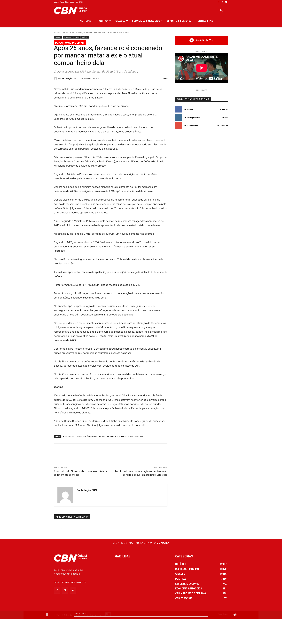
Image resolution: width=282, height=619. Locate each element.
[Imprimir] (127, 452)
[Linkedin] (112, 452)
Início (56, 32)
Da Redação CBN (69, 78)
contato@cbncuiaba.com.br (73, 582)
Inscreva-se (222, 125)
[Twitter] (90, 452)
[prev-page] (56, 529)
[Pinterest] (97, 452)
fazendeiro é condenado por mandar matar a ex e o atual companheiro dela (110, 436)
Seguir (225, 117)
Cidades (64, 32)
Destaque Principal (71, 37)
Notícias (84, 37)
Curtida (224, 109)
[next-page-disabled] (61, 529)
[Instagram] (222, 2)
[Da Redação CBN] (56, 78)
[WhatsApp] (105, 452)
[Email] (120, 452)
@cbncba (162, 542)
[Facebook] (219, 2)
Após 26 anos (68, 436)
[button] (221, 10)
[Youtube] (226, 2)
